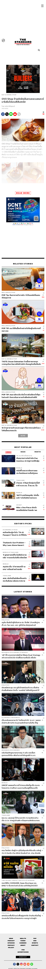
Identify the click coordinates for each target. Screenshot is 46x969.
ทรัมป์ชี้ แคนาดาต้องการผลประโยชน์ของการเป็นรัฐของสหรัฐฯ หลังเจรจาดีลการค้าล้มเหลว (28, 471)
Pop (34, 938)
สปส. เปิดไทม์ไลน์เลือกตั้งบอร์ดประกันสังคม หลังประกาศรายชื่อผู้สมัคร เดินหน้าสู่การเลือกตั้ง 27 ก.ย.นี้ (15, 579)
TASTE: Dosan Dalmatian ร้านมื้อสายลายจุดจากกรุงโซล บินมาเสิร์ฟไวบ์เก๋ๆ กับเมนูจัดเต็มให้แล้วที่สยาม (21, 362)
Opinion (30, 880)
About (22, 945)
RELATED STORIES (23, 263)
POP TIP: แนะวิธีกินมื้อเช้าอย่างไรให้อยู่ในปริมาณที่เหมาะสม (21, 329)
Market (25, 652)
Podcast (11, 940)
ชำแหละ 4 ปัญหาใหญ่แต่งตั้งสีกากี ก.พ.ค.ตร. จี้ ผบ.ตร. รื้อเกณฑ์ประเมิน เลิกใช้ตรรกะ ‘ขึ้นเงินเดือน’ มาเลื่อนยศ (28, 484)
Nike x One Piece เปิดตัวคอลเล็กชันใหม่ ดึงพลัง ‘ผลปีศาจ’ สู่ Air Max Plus (26, 508)
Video (22, 940)
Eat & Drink (7, 95)
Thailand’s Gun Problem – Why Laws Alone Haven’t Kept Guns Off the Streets (14, 543)
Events (35, 943)
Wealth (23, 938)
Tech (15, 530)
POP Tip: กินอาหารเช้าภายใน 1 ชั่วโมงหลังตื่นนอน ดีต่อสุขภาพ (21, 296)
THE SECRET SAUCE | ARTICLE (14, 880)
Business (6, 652)
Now (34, 940)
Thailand (20, 480)
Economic (7, 530)
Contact (34, 945)
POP (14, 95)
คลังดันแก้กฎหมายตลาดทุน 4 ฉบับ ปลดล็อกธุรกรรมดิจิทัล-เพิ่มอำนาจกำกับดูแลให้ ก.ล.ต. (19, 754)
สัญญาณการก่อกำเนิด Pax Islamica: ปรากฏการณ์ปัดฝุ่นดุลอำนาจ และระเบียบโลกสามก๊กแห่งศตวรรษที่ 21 (27, 459)
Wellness (6, 292)
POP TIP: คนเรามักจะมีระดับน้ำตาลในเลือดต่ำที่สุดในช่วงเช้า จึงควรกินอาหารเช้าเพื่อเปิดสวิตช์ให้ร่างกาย (21, 395)
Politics (5, 620)
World (19, 468)
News (11, 938)
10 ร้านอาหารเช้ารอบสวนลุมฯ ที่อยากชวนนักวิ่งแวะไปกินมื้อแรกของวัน (21, 429)
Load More (23, 923)
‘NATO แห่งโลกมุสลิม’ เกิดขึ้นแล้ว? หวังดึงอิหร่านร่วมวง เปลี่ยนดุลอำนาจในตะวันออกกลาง (27, 496)
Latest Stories (23, 591)
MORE (23, 436)
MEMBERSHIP (23, 957)
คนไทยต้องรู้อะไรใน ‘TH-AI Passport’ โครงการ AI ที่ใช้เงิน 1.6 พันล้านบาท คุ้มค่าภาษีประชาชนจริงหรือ (15, 533)
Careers (22, 943)
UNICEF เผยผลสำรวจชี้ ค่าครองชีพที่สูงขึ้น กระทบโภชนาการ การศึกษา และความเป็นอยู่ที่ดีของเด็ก (21, 786)
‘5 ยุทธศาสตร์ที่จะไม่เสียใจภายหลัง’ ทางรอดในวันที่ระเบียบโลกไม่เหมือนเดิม (15, 556)
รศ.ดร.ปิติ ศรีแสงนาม (24, 456)
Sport (19, 505)
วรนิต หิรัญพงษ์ (10, 106)
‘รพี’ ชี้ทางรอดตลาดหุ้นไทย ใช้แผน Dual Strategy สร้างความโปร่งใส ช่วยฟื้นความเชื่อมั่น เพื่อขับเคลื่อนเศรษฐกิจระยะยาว (21, 656)
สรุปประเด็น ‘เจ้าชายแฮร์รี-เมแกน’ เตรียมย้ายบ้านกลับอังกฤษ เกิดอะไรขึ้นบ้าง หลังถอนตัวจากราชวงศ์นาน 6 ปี (14, 567)
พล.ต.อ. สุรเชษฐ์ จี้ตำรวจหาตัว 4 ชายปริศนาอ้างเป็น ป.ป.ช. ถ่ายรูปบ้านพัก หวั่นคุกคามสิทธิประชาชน (21, 819)
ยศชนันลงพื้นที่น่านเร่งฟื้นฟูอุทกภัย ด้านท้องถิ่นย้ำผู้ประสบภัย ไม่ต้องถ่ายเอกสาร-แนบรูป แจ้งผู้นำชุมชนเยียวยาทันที (21, 916)
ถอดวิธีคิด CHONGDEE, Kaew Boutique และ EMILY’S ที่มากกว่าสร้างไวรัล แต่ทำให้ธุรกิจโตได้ (20, 884)
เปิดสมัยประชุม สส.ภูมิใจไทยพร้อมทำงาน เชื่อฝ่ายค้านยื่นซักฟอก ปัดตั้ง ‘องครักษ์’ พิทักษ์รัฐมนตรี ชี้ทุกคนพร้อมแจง (20, 688)
